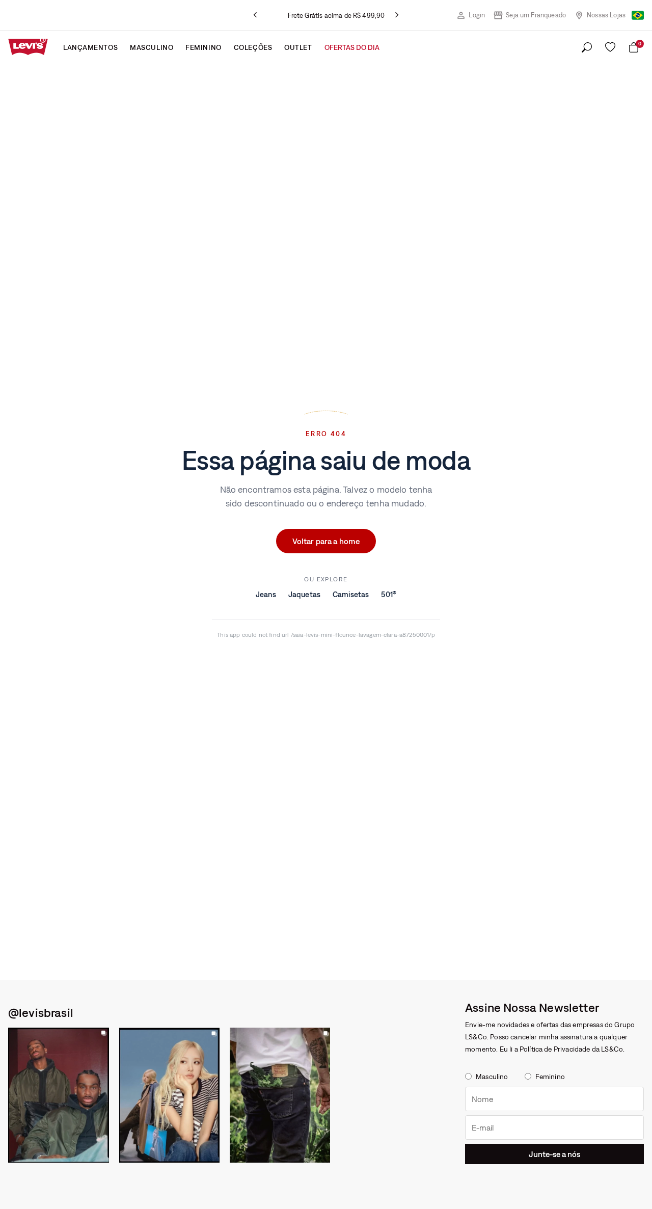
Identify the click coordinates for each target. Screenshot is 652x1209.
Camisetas (351, 594)
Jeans (266, 594)
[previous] (255, 15)
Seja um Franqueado (536, 15)
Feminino (203, 47)
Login (477, 15)
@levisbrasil (40, 1012)
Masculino (151, 47)
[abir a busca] (587, 48)
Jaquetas (304, 594)
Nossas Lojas (606, 15)
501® (388, 594)
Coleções (253, 47)
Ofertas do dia (351, 47)
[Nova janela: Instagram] (58, 1095)
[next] (397, 15)
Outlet (298, 47)
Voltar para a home (326, 541)
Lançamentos (90, 47)
